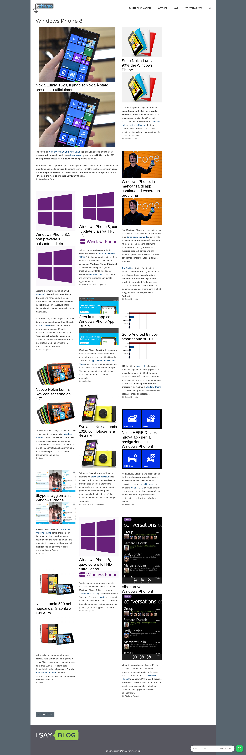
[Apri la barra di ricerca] (209, 8)
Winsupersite (44, 325)
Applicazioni (86, 381)
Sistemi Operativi (131, 139)
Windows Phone (153, 387)
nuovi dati (140, 366)
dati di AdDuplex (137, 125)
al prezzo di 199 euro (46, 672)
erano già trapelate (100, 477)
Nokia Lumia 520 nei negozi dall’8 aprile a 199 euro (53, 608)
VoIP (176, 8)
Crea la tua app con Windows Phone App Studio (96, 321)
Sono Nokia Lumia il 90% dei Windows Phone (139, 65)
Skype (41, 553)
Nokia (41, 179)
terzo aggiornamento (137, 237)
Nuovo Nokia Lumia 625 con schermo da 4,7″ (53, 394)
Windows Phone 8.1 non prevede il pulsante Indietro (53, 239)
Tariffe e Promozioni (140, 8)
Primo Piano (49, 179)
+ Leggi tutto (45, 714)
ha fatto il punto (95, 274)
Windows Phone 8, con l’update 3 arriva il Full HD (98, 231)
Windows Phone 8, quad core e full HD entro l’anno (95, 564)
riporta (102, 597)
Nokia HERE (137, 488)
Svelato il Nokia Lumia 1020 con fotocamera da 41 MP (98, 431)
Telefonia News (193, 8)
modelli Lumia (146, 484)
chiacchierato (75, 155)
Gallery (84, 504)
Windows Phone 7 (132, 696)
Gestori (162, 8)
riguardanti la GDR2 (88, 593)
